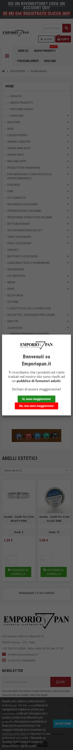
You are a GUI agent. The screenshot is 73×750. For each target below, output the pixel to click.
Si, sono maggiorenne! (36, 399)
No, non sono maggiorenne (36, 406)
